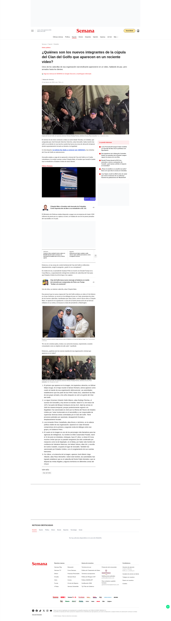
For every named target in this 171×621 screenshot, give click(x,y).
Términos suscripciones (88, 573)
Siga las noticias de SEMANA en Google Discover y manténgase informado (67, 74)
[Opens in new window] (37, 611)
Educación (70, 567)
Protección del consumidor (109, 567)
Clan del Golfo (47, 473)
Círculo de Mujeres (73, 583)
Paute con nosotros (128, 580)
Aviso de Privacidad (38, 614)
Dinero (56, 573)
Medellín (56, 44)
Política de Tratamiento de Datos (91, 570)
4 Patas (56, 586)
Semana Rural (72, 576)
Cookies (125, 583)
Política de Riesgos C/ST (89, 576)
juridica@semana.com (108, 578)
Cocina (70, 580)
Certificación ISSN (87, 583)
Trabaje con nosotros (128, 577)
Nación (50, 44)
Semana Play (58, 567)
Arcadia (56, 576)
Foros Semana (72, 570)
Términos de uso (86, 567)
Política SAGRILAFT (87, 580)
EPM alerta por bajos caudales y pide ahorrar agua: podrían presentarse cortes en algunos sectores (80, 255)
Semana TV (57, 570)
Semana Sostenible (73, 586)
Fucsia (56, 583)
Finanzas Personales (73, 573)
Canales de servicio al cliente (131, 574)
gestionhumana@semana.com (110, 584)
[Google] (33, 611)
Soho (55, 580)
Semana (44, 44)
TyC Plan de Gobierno (88, 586)
